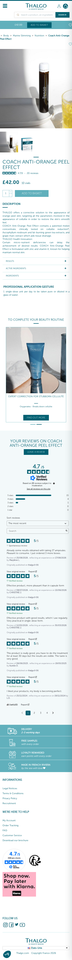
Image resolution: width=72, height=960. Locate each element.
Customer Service (12, 835)
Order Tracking (10, 825)
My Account (9, 820)
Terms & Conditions (13, 793)
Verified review (16, 580)
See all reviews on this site (38, 489)
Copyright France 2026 (43, 953)
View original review (16, 571)
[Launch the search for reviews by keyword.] (66, 531)
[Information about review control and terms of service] (54, 483)
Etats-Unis (36, 948)
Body (6, 35)
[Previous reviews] (22, 712)
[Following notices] (53, 713)
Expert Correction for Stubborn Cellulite (36, 396)
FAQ (5, 830)
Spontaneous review (18, 545)
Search (62, 15)
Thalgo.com (22, 953)
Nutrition (39, 35)
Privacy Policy (10, 798)
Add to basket (39, 25)
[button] (7, 954)
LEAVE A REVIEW (36, 452)
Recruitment (9, 803)
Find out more (36, 417)
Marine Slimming (22, 35)
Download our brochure (15, 840)
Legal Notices (10, 788)
